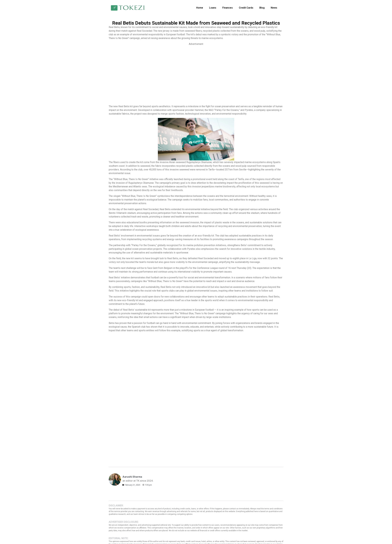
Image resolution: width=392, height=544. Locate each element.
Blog (262, 7)
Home (199, 7)
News (274, 7)
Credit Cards (246, 7)
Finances (227, 7)
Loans (212, 7)
